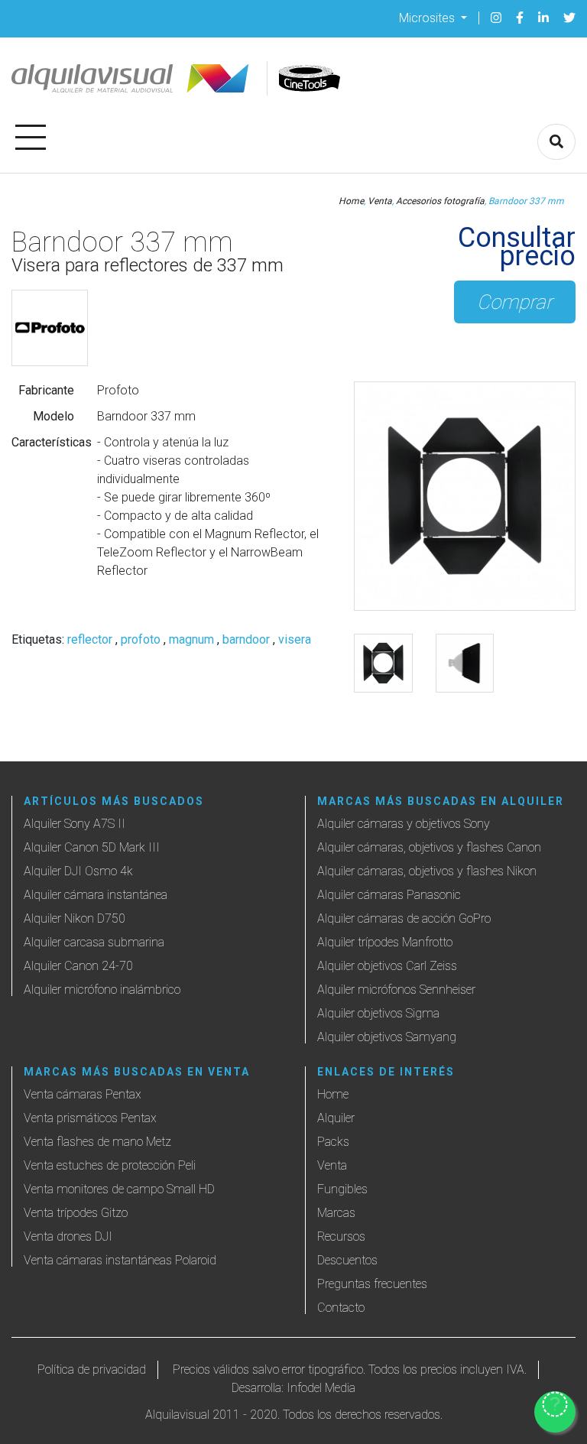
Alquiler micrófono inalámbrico (102, 989)
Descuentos (347, 1260)
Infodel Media (321, 1388)
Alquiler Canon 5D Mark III (92, 847)
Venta (380, 201)
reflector (89, 640)
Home (351, 201)
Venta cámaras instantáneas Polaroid (120, 1260)
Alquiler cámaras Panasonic (389, 894)
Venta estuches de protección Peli (110, 1165)
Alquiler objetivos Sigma (378, 1013)
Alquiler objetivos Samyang (386, 1037)
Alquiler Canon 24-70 (78, 966)
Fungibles (342, 1189)
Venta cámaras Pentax (82, 1094)
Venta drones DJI (68, 1236)
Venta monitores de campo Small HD (119, 1189)
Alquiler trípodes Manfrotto (384, 942)
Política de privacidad (91, 1369)
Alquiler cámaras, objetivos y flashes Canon (429, 847)
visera (294, 640)
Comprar (515, 301)
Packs (333, 1141)
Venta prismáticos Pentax (90, 1118)
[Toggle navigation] (30, 134)
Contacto (341, 1307)
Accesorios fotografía (440, 201)
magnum (191, 640)
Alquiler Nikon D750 (74, 918)
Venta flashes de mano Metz (97, 1141)
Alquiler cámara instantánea (95, 894)
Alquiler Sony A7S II (74, 823)
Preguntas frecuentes (372, 1284)
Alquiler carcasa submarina (94, 942)
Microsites (428, 17)
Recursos (341, 1236)
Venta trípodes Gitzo (76, 1212)
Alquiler (336, 1118)
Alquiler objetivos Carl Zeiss (387, 966)
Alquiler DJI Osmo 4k (78, 871)
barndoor (246, 640)
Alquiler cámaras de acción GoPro (404, 918)
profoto (141, 640)
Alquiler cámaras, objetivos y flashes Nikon (427, 871)
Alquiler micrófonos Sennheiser (396, 989)
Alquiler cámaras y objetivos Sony (403, 823)
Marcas (336, 1212)
